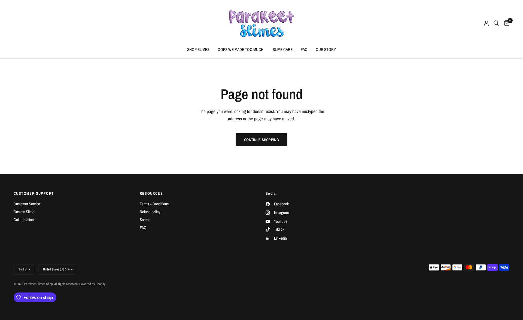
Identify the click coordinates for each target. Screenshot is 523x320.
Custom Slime (24, 212)
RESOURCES (151, 193)
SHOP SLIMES (198, 49)
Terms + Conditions (154, 204)
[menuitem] (198, 50)
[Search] (496, 23)
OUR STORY (326, 49)
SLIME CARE (283, 49)
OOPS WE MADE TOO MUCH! (241, 49)
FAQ (304, 49)
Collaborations (24, 220)
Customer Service (27, 204)
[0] (505, 23)
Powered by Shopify (92, 284)
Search (145, 220)
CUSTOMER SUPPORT (34, 193)
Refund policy (150, 212)
